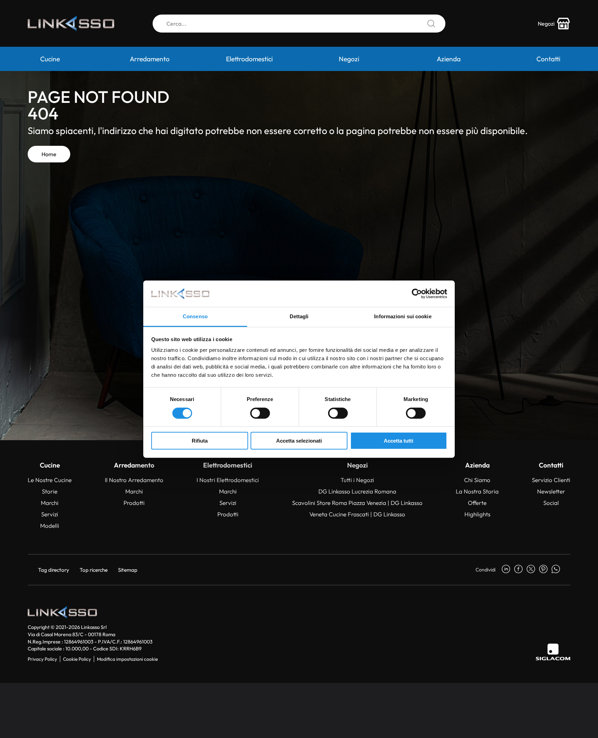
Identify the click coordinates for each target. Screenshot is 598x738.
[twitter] (531, 570)
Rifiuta (200, 441)
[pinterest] (543, 570)
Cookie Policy (77, 659)
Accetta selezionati (299, 441)
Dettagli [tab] (299, 316)
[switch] (260, 413)
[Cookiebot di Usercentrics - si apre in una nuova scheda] (417, 293)
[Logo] (71, 24)
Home (49, 154)
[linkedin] (506, 570)
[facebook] (518, 570)
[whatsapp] (556, 570)
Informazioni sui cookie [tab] (402, 316)
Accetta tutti (398, 441)
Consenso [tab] (195, 316)
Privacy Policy (42, 659)
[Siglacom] (553, 652)
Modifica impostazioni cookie (127, 659)
